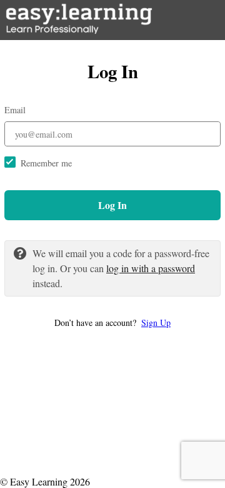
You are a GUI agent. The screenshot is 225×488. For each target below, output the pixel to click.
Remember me (46, 163)
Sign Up (156, 322)
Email (15, 110)
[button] (112, 322)
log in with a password (150, 268)
